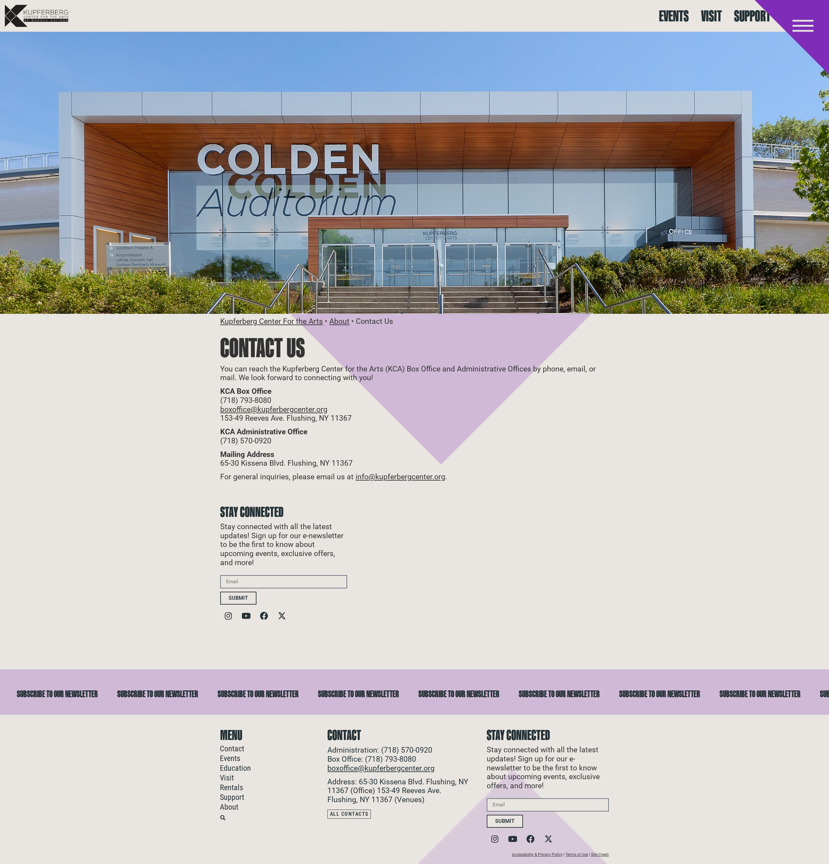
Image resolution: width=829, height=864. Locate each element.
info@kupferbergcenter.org (400, 476)
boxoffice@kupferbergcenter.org (273, 409)
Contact (232, 748)
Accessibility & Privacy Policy (537, 854)
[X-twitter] (282, 616)
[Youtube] (246, 616)
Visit (711, 16)
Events (674, 16)
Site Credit (600, 854)
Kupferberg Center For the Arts (271, 321)
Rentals (231, 787)
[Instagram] (228, 616)
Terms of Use (576, 854)
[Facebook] (264, 616)
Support (752, 16)
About (339, 321)
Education (235, 768)
